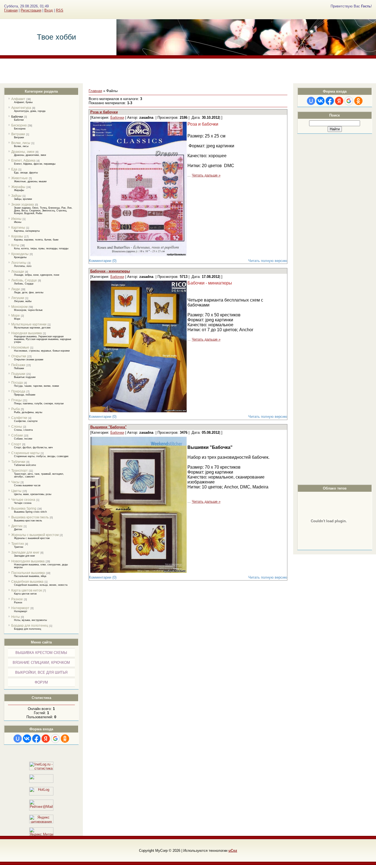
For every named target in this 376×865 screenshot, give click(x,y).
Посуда (17, 383)
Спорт (16, 444)
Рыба (15, 409)
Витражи (18, 134)
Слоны (16, 427)
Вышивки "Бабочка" (108, 427)
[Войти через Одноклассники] (65, 738)
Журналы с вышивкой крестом (35, 535)
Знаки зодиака (22, 204)
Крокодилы (20, 254)
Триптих (17, 544)
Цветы (16, 491)
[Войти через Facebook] (36, 738)
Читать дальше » (206, 175)
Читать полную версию (267, 261)
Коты (15, 245)
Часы (15, 482)
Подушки (18, 374)
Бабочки (17, 116)
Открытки (18, 356)
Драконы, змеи (22, 152)
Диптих (17, 526)
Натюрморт (20, 608)
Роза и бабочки (104, 112)
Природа (18, 391)
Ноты (15, 617)
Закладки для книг (25, 552)
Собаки (17, 435)
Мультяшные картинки (29, 324)
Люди (15, 289)
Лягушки (17, 298)
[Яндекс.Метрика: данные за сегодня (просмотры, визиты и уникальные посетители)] (41, 831)
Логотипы (18, 263)
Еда (14, 169)
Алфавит (18, 99)
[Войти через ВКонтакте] (27, 738)
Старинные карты (25, 453)
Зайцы (16, 196)
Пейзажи (18, 365)
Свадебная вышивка (27, 582)
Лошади (17, 271)
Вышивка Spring (23, 508)
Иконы (16, 219)
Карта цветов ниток (26, 590)
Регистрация (31, 10)
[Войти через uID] (17, 738)
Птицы (16, 400)
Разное (17, 599)
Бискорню (19, 125)
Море (15, 315)
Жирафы (18, 187)
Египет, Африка (23, 160)
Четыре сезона (23, 500)
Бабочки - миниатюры (110, 271)
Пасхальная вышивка (28, 573)
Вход (48, 10)
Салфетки (19, 418)
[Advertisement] (188, 71)
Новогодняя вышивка (28, 561)
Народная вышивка (26, 333)
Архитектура (21, 108)
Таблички (18, 462)
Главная (11, 10)
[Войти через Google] (55, 738)
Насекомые (20, 347)
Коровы (17, 236)
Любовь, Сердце (24, 280)
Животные (19, 178)
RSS (59, 10)
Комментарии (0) (102, 261)
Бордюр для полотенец (29, 626)
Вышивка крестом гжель (30, 517)
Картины (18, 228)
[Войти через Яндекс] (46, 738)
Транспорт (19, 470)
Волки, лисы (20, 143)
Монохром (19, 307)
